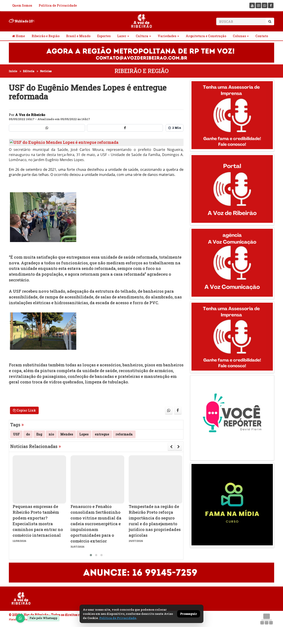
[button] (91, 555)
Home (20, 36)
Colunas (239, 36)
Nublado (23, 21)
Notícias (46, 71)
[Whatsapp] (264, 5)
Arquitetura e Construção (206, 36)
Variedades (167, 36)
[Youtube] (252, 5)
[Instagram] (258, 5)
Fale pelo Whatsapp (43, 618)
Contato (261, 36)
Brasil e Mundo (78, 36)
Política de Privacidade (58, 5)
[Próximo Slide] (178, 446)
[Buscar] (270, 21)
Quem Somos (22, 5)
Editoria (28, 71)
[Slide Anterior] (171, 446)
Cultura (142, 36)
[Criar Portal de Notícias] (266, 619)
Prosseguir (188, 614)
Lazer (121, 36)
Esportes (104, 36)
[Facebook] (270, 5)
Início (13, 71)
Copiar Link (26, 410)
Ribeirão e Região (45, 36)
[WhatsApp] (20, 618)
